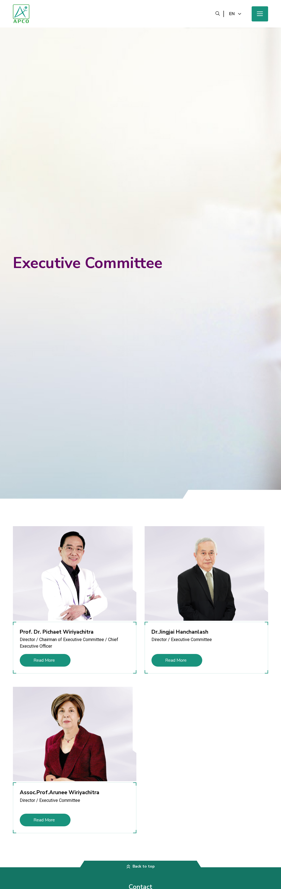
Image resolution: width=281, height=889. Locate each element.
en (232, 14)
